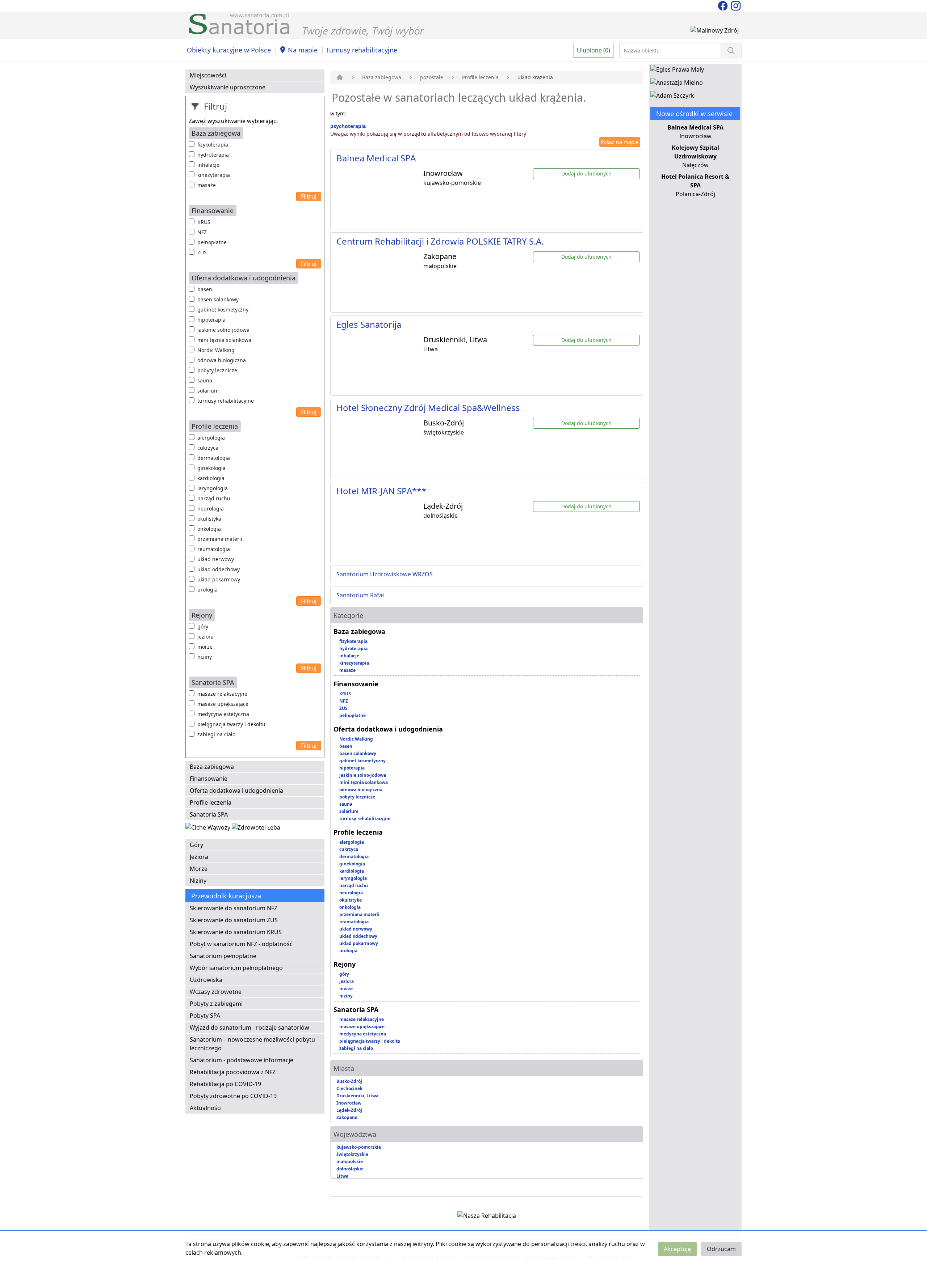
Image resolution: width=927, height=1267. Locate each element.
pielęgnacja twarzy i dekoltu (231, 724)
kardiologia (211, 478)
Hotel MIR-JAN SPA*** (381, 491)
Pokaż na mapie (620, 142)
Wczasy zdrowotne (216, 992)
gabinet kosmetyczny (222, 309)
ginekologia (211, 468)
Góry (196, 845)
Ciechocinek (349, 1088)
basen (204, 289)
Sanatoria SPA (209, 814)
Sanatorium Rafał (360, 595)
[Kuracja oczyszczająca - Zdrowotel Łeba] (256, 829)
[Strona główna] (339, 77)
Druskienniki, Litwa (357, 1096)
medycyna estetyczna (223, 714)
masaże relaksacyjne (222, 693)
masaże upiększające (222, 703)
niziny (204, 656)
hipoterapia (211, 319)
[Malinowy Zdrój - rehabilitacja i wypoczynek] (715, 32)
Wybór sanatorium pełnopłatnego (236, 968)
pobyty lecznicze (217, 370)
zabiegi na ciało (216, 734)
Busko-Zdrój (349, 1081)
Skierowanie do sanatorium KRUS (236, 932)
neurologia (210, 508)
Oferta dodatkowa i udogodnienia (236, 790)
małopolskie (349, 1161)
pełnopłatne (212, 242)
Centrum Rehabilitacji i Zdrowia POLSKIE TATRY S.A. (440, 241)
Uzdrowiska (206, 980)
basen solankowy (218, 299)
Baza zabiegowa (212, 767)
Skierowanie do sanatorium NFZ (233, 908)
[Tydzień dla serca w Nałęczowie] (208, 829)
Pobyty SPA (205, 1016)
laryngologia (212, 488)
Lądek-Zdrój (349, 1110)
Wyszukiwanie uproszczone (227, 87)
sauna (204, 380)
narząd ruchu (213, 498)
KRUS (203, 222)
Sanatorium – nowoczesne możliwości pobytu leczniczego (252, 1043)
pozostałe (431, 77)
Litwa (342, 1176)
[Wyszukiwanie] (731, 50)
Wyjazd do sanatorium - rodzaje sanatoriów (249, 1027)
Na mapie (303, 50)
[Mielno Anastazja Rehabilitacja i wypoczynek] (676, 84)
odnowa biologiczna (221, 360)
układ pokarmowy (218, 579)
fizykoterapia (212, 144)
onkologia (209, 528)
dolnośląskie (350, 1169)
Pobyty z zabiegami (216, 1004)
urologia (207, 589)
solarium (208, 390)
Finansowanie (208, 779)
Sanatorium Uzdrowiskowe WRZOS (384, 574)
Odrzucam (721, 1249)
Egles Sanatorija (368, 324)
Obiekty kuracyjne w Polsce (229, 50)
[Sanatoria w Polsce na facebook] (723, 5)
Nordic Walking (216, 350)
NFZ (202, 232)
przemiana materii (219, 538)
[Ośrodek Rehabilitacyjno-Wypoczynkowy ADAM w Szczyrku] (672, 97)
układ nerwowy (215, 559)
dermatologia (213, 457)
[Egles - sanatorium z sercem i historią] (677, 71)
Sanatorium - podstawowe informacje (241, 1060)
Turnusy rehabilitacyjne (361, 50)
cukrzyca (207, 447)
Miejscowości (208, 75)
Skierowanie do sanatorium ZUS (234, 920)
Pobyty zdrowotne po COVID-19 (233, 1096)
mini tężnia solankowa (224, 339)
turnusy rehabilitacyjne (225, 400)
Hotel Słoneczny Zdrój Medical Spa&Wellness (428, 408)
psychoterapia (348, 126)
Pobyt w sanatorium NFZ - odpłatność (241, 944)
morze (205, 646)
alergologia (211, 437)
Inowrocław (348, 1103)
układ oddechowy (218, 569)
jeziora (205, 636)
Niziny (198, 881)
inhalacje (208, 164)
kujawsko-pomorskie (358, 1147)
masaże (206, 185)
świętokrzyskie (352, 1154)
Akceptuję (677, 1249)
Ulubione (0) (593, 50)
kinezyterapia (213, 174)
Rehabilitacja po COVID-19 (225, 1084)
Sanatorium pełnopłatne (223, 956)
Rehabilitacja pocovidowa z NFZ (233, 1072)
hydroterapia (213, 154)
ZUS (202, 252)
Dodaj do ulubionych (586, 173)
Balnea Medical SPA (376, 158)
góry (202, 626)
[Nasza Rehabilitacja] (486, 1217)
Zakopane (346, 1117)
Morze (198, 869)
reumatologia (213, 549)
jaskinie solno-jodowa (223, 329)
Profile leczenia (210, 802)
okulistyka (209, 518)
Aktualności (206, 1108)
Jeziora (199, 857)
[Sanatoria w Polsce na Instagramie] (736, 5)
